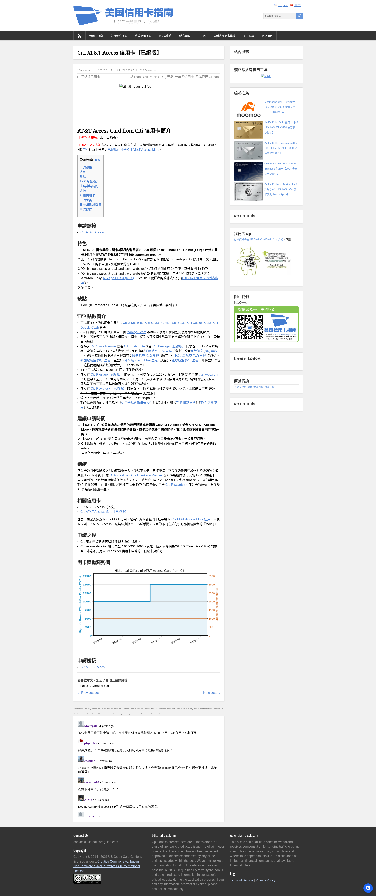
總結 (83, 190)
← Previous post (88, 692)
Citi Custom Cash (199, 322)
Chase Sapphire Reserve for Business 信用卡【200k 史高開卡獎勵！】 (280, 168)
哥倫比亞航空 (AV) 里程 (189, 355)
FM (85, 149)
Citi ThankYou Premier (147, 475)
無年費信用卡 (184, 77)
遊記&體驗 (165, 35)
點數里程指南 (143, 35)
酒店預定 (267, 35)
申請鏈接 (86, 167)
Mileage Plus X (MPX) (118, 278)
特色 (83, 172)
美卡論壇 (248, 35)
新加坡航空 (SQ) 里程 (95, 360)
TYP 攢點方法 (186, 402)
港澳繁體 (258, 386)
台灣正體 (269, 386)
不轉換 (238, 386)
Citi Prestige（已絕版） (169, 346)
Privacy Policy (265, 880)
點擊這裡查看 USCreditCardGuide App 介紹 (258, 239)
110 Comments (148, 70)
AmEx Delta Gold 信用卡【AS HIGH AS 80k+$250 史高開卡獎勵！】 (281, 127)
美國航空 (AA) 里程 (158, 351)
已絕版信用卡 (90, 77)
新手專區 (184, 35)
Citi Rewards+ (175, 484)
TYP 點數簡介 (89, 181)
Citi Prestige (119, 475)
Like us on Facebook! (247, 358)
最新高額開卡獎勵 (224, 35)
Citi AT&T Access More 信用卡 (192, 519)
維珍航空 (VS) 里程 (185, 360)
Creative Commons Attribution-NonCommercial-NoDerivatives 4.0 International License (106, 866)
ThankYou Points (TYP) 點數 (154, 77)
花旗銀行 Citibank (207, 77)
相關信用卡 (87, 195)
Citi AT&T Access (92, 232)
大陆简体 (247, 386)
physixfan (85, 70)
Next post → (211, 692)
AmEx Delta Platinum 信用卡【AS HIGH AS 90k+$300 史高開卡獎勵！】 (280, 148)
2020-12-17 (106, 70)
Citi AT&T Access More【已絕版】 (104, 511)
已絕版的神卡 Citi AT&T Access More (133, 149)
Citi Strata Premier (157, 322)
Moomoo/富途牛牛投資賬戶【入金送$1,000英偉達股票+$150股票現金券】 (279, 107)
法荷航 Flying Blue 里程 (141, 360)
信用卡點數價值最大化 (137, 402)
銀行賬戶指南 (119, 35)
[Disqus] (148, 768)
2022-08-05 (128, 70)
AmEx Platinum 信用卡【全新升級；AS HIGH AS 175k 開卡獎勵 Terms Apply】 (281, 189)
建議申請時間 (89, 186)
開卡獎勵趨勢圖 (90, 205)
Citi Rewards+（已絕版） (108, 388)
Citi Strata (179, 322)
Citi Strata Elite (133, 322)
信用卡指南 (96, 35)
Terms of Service (241, 880)
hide (97, 159)
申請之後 (86, 200)
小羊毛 (202, 35)
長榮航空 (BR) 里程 (204, 351)
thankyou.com (136, 332)
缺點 (83, 176)
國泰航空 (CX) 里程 (145, 355)
